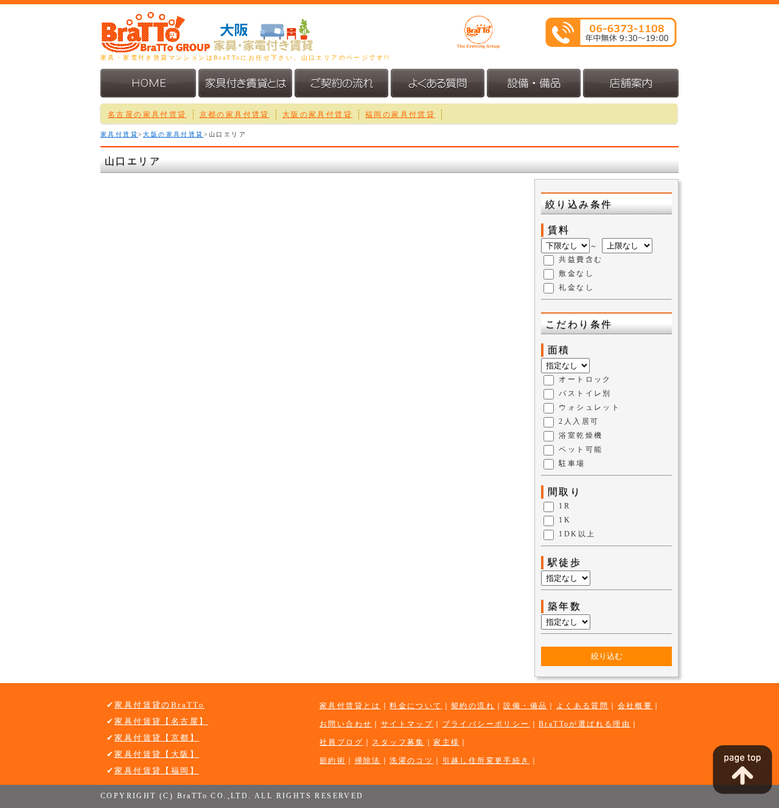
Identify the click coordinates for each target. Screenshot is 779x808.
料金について (416, 705)
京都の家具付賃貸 (235, 114)
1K (565, 520)
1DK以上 (577, 534)
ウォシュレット (589, 408)
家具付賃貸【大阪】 (156, 754)
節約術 (333, 760)
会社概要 (635, 705)
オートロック (585, 380)
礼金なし (576, 288)
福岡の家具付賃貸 (400, 114)
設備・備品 (525, 705)
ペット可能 (581, 450)
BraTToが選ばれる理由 (585, 724)
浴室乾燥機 (581, 436)
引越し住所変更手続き (486, 760)
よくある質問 (582, 705)
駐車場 (572, 464)
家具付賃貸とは (350, 705)
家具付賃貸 (119, 134)
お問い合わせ (346, 724)
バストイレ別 (585, 394)
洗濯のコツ (411, 760)
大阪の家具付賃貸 (317, 114)
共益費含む (581, 260)
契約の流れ (473, 705)
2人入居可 (579, 422)
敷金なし (576, 274)
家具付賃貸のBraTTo (159, 704)
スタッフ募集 (398, 742)
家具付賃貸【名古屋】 (161, 721)
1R (564, 506)
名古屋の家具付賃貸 (147, 114)
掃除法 (368, 760)
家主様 (446, 742)
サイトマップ (407, 724)
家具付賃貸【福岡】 (156, 770)
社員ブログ (341, 742)
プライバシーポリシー (486, 724)
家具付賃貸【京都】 (156, 737)
